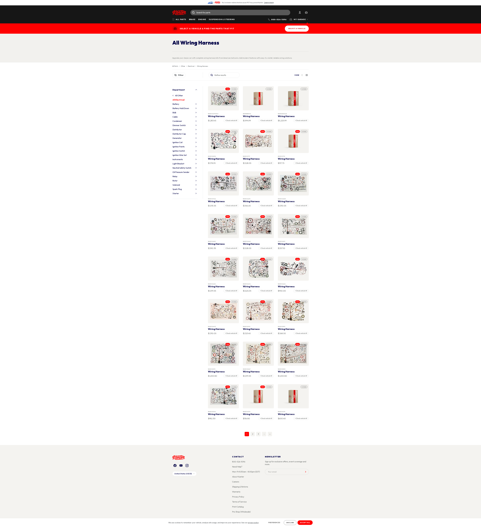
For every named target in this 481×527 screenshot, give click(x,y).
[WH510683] (223, 226)
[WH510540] (223, 396)
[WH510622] (293, 268)
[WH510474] (258, 396)
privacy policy (253, 522)
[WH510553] (293, 354)
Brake (192, 19)
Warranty (236, 491)
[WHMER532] (258, 98)
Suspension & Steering (222, 19)
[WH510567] (258, 354)
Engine (202, 19)
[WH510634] (258, 268)
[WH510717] (258, 141)
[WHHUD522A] (293, 98)
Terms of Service (239, 501)
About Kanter (238, 476)
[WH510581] (293, 311)
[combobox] (240, 12)
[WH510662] (258, 226)
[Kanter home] (175, 28)
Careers (235, 481)
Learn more (269, 3)
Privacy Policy (238, 496)
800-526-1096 (238, 461)
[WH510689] (293, 183)
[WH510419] (293, 396)
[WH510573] (223, 354)
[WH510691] (258, 183)
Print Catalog (238, 506)
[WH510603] (223, 311)
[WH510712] (293, 141)
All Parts (175, 66)
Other (183, 66)
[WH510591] (258, 311)
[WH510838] (223, 141)
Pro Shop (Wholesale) (241, 511)
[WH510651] (293, 226)
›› (269, 434)
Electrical (191, 66)
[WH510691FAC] (223, 98)
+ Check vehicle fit (231, 120)
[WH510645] (223, 268)
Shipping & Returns (240, 486)
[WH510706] (223, 183)
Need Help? (237, 466)
